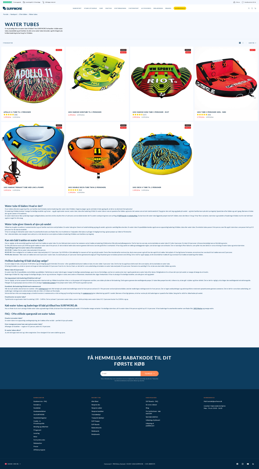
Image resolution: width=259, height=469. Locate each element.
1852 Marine (197, 308)
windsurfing (133, 216)
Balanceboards (96, 428)
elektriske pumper (49, 283)
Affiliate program (39, 450)
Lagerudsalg (180, 8)
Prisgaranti (37, 430)
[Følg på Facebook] (237, 464)
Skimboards (95, 431)
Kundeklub (36, 408)
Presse (35, 446)
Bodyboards (95, 434)
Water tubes (33, 14)
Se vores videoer (151, 405)
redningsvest (43, 289)
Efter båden (23, 14)
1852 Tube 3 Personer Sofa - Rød (211, 112)
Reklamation (37, 443)
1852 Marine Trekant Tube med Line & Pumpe (24, 187)
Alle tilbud (94, 401)
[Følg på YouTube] (248, 464)
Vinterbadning (120, 8)
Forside (5, 14)
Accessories (146, 8)
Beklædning (158, 8)
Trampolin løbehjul (97, 418)
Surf (101, 8)
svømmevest (87, 293)
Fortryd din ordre (39, 440)
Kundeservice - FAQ (40, 401)
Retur (35, 436)
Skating (108, 8)
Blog (147, 408)
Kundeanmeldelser (39, 411)
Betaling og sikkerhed (40, 427)
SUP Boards (95, 424)
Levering (36, 433)
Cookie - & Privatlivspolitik (38, 422)
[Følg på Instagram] (243, 464)
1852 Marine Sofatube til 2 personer (84, 112)
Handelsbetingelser (40, 418)
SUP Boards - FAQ (152, 401)
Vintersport (134, 8)
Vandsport (77, 8)
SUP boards (122, 216)
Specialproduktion (152, 417)
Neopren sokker (96, 408)
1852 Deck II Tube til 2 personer (147, 187)
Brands (168, 8)
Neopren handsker (97, 411)
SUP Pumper (95, 421)
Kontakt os (37, 405)
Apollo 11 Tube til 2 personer (17, 112)
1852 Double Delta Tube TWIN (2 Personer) (87, 187)
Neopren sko (95, 405)
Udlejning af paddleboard (150, 424)
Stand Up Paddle (90, 8)
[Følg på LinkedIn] (253, 464)
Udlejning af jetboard (153, 420)
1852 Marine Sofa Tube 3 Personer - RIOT (151, 112)
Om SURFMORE (38, 414)
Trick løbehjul (95, 414)
